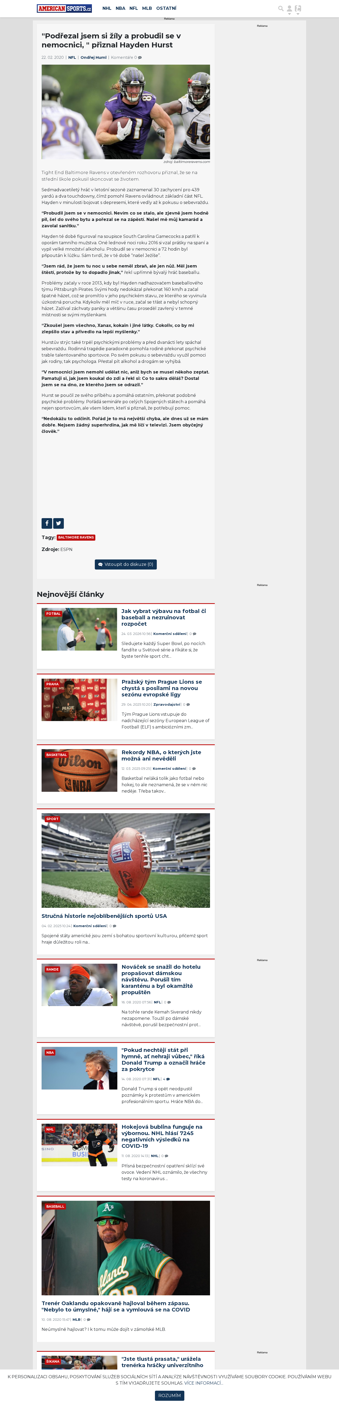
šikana (52, 1361)
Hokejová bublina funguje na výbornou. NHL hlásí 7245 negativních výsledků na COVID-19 (162, 1136)
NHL (106, 8)
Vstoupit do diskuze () (128, 564)
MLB (147, 8)
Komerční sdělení (169, 634)
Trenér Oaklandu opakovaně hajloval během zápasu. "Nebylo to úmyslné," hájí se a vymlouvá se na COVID (116, 1306)
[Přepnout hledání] (281, 8)
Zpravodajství (166, 704)
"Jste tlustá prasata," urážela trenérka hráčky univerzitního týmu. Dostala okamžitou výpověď (162, 1368)
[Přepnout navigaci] (289, 8)
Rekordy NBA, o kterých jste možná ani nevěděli (161, 755)
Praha (52, 684)
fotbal (53, 614)
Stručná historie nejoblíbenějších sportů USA (104, 916)
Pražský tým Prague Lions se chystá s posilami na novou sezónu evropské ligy (162, 688)
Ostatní (166, 8)
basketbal (56, 755)
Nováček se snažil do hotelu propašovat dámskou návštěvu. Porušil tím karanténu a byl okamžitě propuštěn (161, 979)
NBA (120, 8)
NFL (134, 8)
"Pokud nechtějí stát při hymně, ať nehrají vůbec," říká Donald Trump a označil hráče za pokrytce (164, 1059)
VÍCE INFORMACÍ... (203, 1383)
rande (52, 969)
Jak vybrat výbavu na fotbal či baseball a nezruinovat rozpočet (164, 617)
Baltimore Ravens (76, 537)
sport (52, 819)
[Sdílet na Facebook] (47, 523)
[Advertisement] (126, 476)
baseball (55, 1206)
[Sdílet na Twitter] (58, 523)
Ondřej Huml (94, 57)
